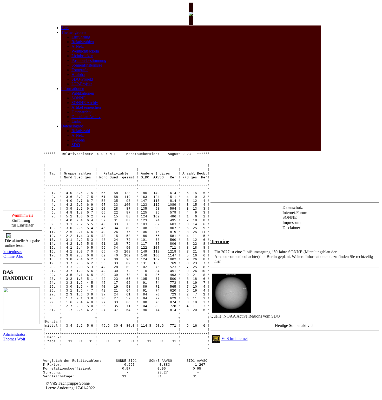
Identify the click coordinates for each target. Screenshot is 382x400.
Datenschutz (292, 207)
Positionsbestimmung (88, 60)
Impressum (291, 222)
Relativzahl (80, 130)
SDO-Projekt (82, 79)
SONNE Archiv (84, 102)
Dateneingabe (72, 126)
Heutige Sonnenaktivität (294, 325)
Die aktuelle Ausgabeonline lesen (22, 243)
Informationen (72, 88)
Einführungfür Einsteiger (22, 222)
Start (65, 27)
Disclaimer (291, 227)
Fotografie (79, 70)
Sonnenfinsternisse (86, 65)
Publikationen (82, 93)
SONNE (78, 98)
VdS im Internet (234, 338)
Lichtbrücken (82, 56)
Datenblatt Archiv (86, 116)
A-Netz (77, 46)
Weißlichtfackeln (85, 51)
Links (76, 121)
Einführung (80, 37)
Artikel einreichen (86, 107)
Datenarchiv (81, 112)
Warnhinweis (22, 215)
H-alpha (78, 74)
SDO (75, 145)
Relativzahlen (82, 42)
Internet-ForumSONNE (294, 215)
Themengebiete (73, 32)
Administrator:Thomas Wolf (15, 336)
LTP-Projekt (81, 84)
